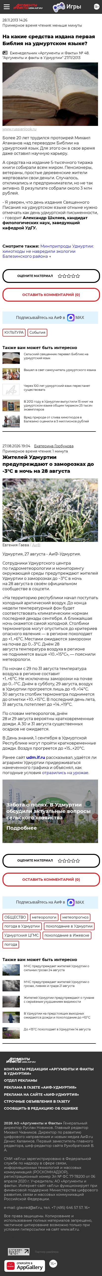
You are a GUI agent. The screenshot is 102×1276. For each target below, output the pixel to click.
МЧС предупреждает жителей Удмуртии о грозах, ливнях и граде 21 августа (56, 984)
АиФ (36, 545)
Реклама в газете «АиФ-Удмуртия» (40, 1087)
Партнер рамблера (46, 1251)
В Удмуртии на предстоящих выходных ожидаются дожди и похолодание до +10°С (57, 1015)
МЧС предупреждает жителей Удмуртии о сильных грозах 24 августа (56, 968)
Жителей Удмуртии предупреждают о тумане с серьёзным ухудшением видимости (59, 999)
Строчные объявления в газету (37, 1101)
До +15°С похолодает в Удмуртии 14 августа (57, 1029)
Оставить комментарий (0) (51, 295)
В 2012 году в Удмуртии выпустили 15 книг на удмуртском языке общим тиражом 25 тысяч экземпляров (58, 405)
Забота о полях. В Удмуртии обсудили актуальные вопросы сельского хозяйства (48, 811)
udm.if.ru (35, 757)
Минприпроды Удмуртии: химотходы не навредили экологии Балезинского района (48, 251)
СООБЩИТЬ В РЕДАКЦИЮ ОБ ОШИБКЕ (41, 1108)
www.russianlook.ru (19, 129)
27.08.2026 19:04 (16, 446)
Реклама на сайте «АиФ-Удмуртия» (41, 1094)
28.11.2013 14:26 (14, 20)
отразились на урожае (65, 772)
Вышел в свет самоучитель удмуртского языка (60, 370)
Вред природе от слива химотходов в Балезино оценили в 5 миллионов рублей (56, 419)
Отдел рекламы (20, 1080)
